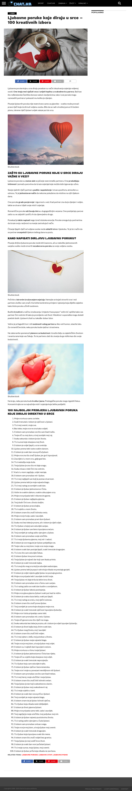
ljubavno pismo (60, 755)
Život (71, 3)
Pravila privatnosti (93, 789)
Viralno (82, 3)
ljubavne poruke (30, 755)
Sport (41, 3)
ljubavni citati (45, 755)
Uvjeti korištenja (111, 789)
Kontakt (124, 789)
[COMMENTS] (70, 80)
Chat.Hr (51, 3)
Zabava (61, 3)
